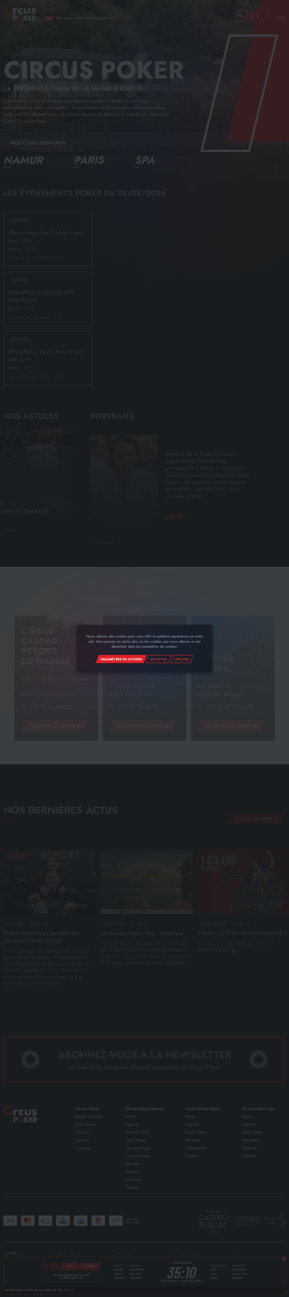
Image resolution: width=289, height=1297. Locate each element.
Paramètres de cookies (121, 659)
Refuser (182, 659)
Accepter (158, 659)
